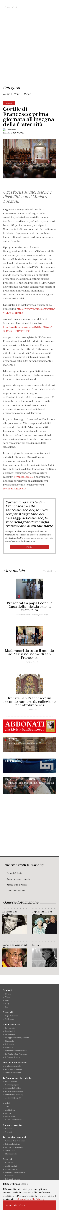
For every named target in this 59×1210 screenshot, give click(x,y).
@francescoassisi (23, 476)
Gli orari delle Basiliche (14, 1091)
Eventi (27, 94)
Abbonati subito (11, 1169)
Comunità (9, 1128)
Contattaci (9, 1176)
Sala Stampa (10, 1150)
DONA (29, 547)
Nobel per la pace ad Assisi (14, 946)
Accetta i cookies (15, 1205)
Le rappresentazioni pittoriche (17, 1038)
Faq (6, 1007)
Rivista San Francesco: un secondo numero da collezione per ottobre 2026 (29, 701)
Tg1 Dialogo (9, 1019)
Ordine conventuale (13, 1066)
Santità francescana (13, 1072)
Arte (7, 1107)
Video (7, 997)
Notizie (8, 994)
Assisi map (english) (13, 1098)
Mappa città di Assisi (17, 885)
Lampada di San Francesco (15, 1051)
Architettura (10, 1110)
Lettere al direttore (12, 1144)
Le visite (37, 945)
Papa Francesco (11, 1016)
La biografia (10, 1028)
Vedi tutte (49, 571)
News (17, 94)
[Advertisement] (29, 53)
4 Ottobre (9, 1047)
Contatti (8, 1132)
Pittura (8, 1113)
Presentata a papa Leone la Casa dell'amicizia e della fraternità (29, 606)
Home (6, 94)
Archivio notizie (11, 1166)
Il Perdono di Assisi (12, 1057)
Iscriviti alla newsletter (14, 1147)
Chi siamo (9, 1163)
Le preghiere (10, 1034)
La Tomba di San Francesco (16, 1054)
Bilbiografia (9, 1044)
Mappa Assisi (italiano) (14, 1094)
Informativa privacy (13, 1179)
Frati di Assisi (10, 1116)
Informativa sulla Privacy (30, 1199)
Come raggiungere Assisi (18, 879)
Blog (7, 1003)
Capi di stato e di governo (42, 912)
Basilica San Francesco (14, 1120)
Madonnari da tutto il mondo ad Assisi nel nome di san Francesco (29, 654)
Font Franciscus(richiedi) (15, 1172)
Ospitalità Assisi (15, 873)
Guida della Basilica (16, 890)
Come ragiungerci (12, 1085)
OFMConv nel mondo (13, 1069)
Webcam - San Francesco (15, 1141)
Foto (7, 1000)
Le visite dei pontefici (9, 912)
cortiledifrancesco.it (15, 488)
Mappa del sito (11, 1154)
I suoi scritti (10, 1031)
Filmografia (9, 1041)
